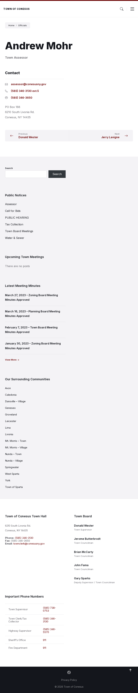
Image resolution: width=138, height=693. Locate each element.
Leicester (10, 421)
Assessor (11, 204)
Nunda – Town (13, 454)
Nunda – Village (14, 460)
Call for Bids (13, 211)
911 (44, 640)
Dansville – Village (15, 401)
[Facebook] (69, 673)
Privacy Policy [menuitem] (69, 679)
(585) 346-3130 (24, 537)
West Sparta (12, 473)
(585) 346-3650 (21, 97)
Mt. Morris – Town (15, 440)
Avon (8, 388)
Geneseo (10, 408)
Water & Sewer (14, 238)
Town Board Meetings (19, 231)
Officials (22, 25)
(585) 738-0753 (49, 609)
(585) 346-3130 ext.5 (25, 91)
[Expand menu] (132, 9)
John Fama (81, 565)
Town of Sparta (14, 487)
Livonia (9, 434)
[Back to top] (130, 670)
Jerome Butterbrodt (87, 538)
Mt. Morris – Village (16, 447)
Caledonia (10, 394)
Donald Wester (84, 525)
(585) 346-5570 (49, 631)
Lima (8, 427)
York (7, 480)
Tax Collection (14, 224)
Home (11, 25)
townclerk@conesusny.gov (29, 543)
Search (9, 168)
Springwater (12, 467)
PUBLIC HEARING (17, 217)
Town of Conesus (16, 8)
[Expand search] (121, 9)
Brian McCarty (83, 552)
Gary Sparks (82, 578)
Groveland (11, 414)
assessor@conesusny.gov (28, 84)
